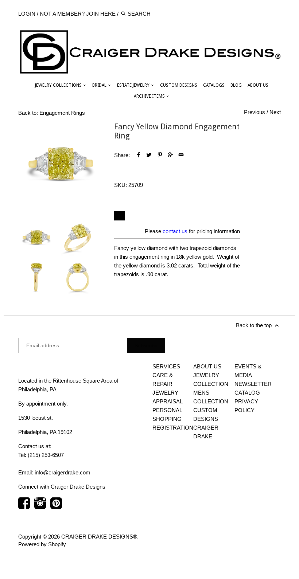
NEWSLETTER (253, 384)
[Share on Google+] (170, 155)
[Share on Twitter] (148, 155)
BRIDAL (100, 85)
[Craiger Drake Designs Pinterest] (56, 506)
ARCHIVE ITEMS (150, 96)
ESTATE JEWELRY (134, 85)
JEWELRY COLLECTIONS (59, 85)
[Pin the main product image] (159, 155)
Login (26, 14)
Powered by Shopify (42, 544)
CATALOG (247, 393)
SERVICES (166, 366)
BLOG (236, 85)
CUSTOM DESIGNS (178, 85)
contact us (175, 231)
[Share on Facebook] (138, 155)
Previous (254, 112)
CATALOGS (214, 85)
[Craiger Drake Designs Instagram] (40, 506)
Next (275, 112)
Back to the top (254, 325)
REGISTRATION (172, 428)
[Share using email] (181, 155)
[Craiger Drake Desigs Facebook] (24, 506)
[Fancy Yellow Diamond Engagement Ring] (60, 164)
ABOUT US (258, 85)
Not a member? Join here (78, 14)
